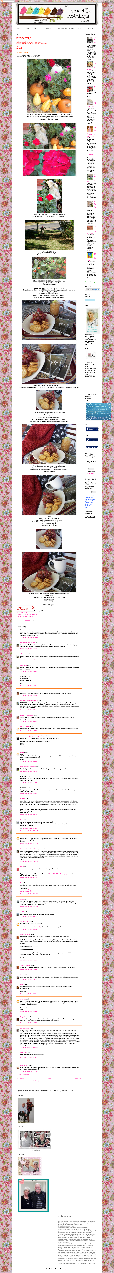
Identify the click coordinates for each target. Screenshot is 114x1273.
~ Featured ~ (36, 28)
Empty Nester (24, 1017)
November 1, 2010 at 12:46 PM (29, 906)
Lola (21, 820)
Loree (22, 975)
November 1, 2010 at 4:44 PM (28, 929)
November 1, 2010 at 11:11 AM (28, 877)
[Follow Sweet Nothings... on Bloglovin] (92, 290)
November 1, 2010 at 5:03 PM (28, 960)
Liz (21, 883)
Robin (22, 866)
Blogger (65, 1269)
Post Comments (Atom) (32, 1081)
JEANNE (22, 799)
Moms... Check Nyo (26, 890)
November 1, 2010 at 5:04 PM (28, 969)
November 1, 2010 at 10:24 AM (29, 844)
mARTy (22, 912)
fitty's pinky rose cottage (27, 642)
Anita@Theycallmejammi (28, 766)
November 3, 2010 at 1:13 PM (28, 1071)
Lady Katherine (25, 1028)
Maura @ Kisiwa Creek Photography (31, 849)
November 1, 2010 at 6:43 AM (28, 731)
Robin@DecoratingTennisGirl (29, 700)
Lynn (21, 691)
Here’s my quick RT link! (30, 828)
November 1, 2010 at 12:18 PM (29, 894)
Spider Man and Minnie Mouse (29, 1058)
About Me (90, 28)
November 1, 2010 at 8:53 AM (28, 782)
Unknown (23, 999)
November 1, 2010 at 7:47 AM (28, 761)
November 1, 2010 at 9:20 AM (28, 814)
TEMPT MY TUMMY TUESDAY (27, 614)
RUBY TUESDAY (21, 612)
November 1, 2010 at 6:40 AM (28, 721)
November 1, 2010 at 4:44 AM (28, 695)
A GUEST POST (90, 155)
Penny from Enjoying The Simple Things (32, 736)
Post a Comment (24, 1074)
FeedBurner (90, 473)
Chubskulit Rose (25, 921)
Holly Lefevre (24, 1065)
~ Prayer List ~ (47, 28)
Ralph (22, 899)
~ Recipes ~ (26, 28)
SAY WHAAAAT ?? (95, 40)
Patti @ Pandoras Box (26, 715)
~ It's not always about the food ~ (65, 28)
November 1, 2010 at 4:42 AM (28, 686)
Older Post (78, 1078)
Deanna (22, 984)
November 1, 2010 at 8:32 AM (28, 771)
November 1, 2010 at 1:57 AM (28, 649)
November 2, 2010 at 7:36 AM (28, 1023)
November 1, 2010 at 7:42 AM (28, 747)
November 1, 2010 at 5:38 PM (28, 994)
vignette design (25, 726)
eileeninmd (23, 654)
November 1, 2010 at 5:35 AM (28, 710)
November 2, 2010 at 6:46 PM (28, 1060)
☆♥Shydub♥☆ (24, 1052)
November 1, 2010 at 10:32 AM (29, 861)
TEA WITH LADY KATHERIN (26, 616)
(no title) (95, 88)
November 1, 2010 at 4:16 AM (28, 660)
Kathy (22, 752)
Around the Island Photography (58, 874)
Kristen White (24, 836)
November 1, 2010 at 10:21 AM (29, 831)
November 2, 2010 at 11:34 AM (29, 1047)
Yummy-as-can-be (26, 891)
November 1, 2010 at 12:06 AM (29, 637)
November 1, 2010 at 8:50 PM (28, 1011)
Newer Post (20, 1078)
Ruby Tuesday (37, 927)
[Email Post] (33, 620)
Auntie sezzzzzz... (25, 934)
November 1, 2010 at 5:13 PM (28, 979)
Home (18, 28)
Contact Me (81, 28)
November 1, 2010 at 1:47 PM (28, 916)
